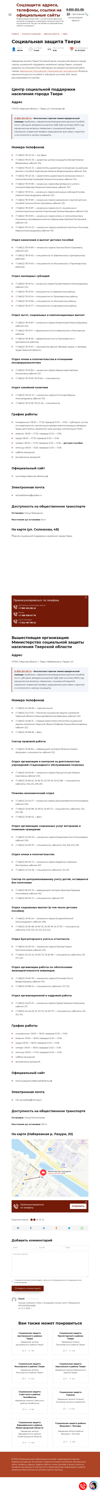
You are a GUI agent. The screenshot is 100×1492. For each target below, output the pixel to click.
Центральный (70, 71)
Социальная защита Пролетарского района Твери (70, 1336)
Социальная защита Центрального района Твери (29, 1336)
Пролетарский (54, 71)
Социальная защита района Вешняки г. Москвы (70, 1424)
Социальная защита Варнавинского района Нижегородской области (29, 1425)
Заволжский (26, 71)
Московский (39, 71)
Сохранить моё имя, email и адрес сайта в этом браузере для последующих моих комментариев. (48, 1281)
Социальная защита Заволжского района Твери (70, 1365)
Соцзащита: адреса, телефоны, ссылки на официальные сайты (38, 10)
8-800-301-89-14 (23, 118)
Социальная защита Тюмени (70, 1393)
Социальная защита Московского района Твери (30, 1365)
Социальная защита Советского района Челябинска (30, 1394)
